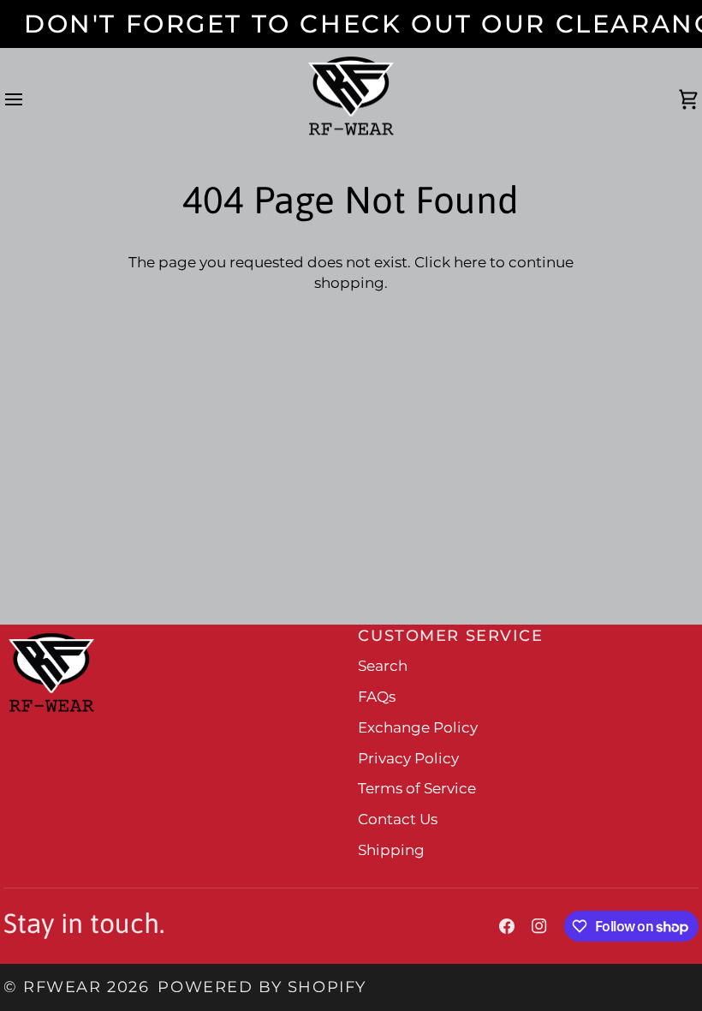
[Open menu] (29, 100)
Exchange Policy (418, 727)
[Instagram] (539, 926)
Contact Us (397, 819)
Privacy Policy (408, 758)
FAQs (377, 696)
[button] (176, 629)
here (470, 262)
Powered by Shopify (262, 987)
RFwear (62, 987)
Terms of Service (417, 788)
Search (383, 665)
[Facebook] (507, 926)
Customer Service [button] (450, 635)
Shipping (391, 849)
